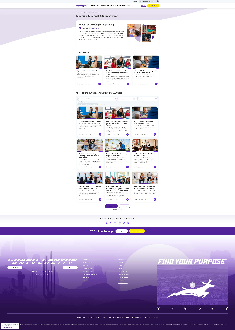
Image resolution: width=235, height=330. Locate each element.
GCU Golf (156, 317)
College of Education (94, 28)
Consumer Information (123, 274)
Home (77, 12)
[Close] (17, 325)
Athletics (97, 317)
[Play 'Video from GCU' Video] (192, 285)
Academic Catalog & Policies (90, 274)
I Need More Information (137, 231)
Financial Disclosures (123, 277)
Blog (82, 12)
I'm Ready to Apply (121, 231)
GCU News (111, 317)
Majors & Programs (87, 262)
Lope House (147, 317)
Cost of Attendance (123, 283)
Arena (104, 317)
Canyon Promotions (136, 317)
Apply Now (143, 5)
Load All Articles (124, 206)
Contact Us (121, 262)
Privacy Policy (121, 280)
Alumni (90, 317)
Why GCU (85, 280)
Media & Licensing (122, 271)
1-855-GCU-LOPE (15, 267)
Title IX (120, 268)
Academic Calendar (87, 271)
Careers (120, 265)
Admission (85, 265)
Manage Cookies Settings (8, 327)
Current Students (81, 317)
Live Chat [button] (71, 267)
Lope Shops (120, 317)
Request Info (154, 5)
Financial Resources (88, 268)
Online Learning (86, 277)
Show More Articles (111, 206)
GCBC (127, 317)
